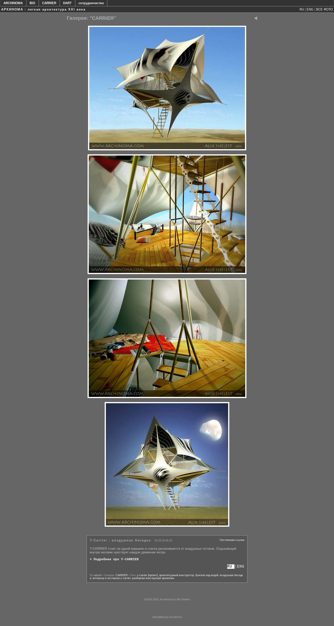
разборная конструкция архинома (153, 578)
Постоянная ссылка (232, 539)
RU (302, 9)
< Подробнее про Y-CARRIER (114, 559)
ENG (310, 9)
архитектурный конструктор (176, 575)
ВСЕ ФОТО (324, 9)
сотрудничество (91, 3)
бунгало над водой (206, 575)
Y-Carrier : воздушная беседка (120, 540)
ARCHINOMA (13, 3)
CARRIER (49, 3)
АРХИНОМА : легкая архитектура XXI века (43, 9)
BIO (32, 3)
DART (67, 3)
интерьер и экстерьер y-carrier (112, 578)
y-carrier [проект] (147, 575)
